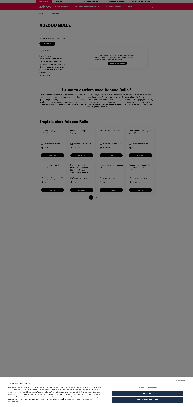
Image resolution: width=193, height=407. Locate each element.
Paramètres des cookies (148, 387)
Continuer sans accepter (183, 380)
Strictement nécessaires (147, 400)
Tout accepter (148, 393)
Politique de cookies (72, 399)
